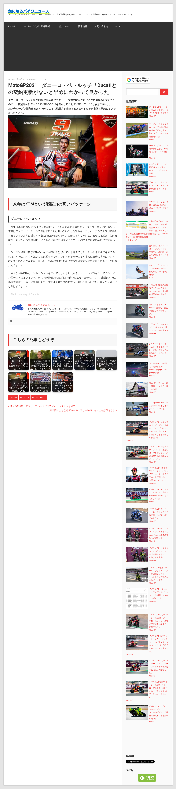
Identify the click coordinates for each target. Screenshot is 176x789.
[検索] (164, 92)
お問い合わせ (101, 26)
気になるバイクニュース (35, 79)
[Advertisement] (88, 51)
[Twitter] (11, 321)
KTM (151, 278)
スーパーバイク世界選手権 (36, 26)
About (118, 26)
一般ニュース (64, 26)
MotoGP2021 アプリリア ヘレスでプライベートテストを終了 (42, 406)
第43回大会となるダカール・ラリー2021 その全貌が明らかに (82, 410)
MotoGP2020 (38, 398)
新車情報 (82, 26)
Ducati (13, 398)
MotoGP (11, 26)
